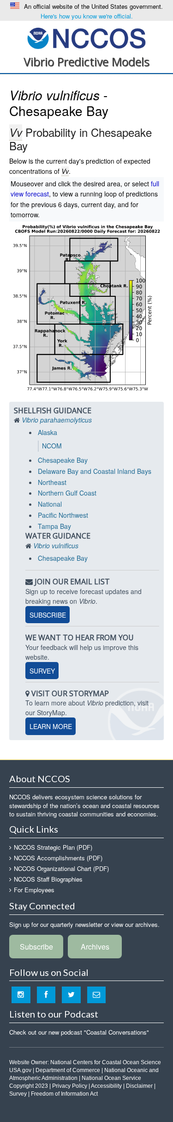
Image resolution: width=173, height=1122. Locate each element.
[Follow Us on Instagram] (21, 994)
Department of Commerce (68, 1070)
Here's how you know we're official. (87, 16)
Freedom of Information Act (64, 1094)
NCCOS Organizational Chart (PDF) (61, 868)
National (50, 504)
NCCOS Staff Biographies (48, 879)
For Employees (34, 889)
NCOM (52, 445)
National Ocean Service (111, 1078)
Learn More (51, 726)
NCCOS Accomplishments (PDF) (58, 857)
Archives (95, 946)
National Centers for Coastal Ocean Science (86, 37)
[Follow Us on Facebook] (46, 994)
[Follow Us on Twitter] (71, 994)
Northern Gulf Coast (67, 492)
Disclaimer (139, 1086)
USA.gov (20, 1070)
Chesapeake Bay (63, 460)
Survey (42, 670)
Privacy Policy (69, 1086)
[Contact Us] (96, 994)
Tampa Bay (54, 526)
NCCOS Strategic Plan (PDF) (53, 847)
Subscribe (48, 614)
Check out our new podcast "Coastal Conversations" (79, 1032)
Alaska (47, 432)
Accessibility (106, 1086)
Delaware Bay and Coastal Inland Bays (94, 471)
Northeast (52, 482)
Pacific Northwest (63, 515)
